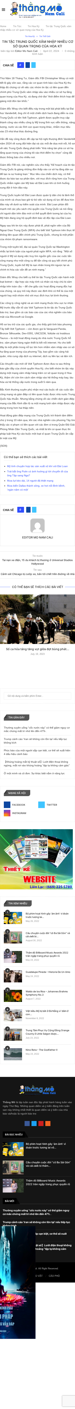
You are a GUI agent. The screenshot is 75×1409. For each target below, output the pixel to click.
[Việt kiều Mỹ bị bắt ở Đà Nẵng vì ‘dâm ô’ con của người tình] (13, 1015)
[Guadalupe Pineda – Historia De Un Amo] (13, 976)
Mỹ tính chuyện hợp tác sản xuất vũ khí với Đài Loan (37, 466)
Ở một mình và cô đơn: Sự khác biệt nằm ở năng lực (34, 773)
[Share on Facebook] (27, 65)
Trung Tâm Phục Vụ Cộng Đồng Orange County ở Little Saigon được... (47, 1032)
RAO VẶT (37, 1276)
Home (3, 26)
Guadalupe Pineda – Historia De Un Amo (48, 971)
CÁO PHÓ (54, 1276)
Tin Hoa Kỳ (34, 26)
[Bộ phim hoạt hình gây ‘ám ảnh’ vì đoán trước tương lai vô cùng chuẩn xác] (13, 918)
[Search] (71, 10)
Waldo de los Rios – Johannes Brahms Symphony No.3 (47, 993)
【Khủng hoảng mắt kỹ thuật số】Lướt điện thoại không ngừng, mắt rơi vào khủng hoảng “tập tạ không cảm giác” (37, 1249)
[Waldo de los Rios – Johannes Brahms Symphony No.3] (13, 996)
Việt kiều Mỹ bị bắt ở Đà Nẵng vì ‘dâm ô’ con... (47, 1013)
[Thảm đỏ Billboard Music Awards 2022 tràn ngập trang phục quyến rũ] (13, 957)
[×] (37, 1346)
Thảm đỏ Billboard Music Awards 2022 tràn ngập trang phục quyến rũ (47, 954)
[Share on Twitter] (33, 65)
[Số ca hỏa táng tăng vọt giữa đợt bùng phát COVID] (37, 619)
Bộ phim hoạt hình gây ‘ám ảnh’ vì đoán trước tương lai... (47, 915)
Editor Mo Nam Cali (26, 51)
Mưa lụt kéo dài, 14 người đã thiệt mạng (30, 480)
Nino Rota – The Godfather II (42, 1049)
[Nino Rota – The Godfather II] (13, 1054)
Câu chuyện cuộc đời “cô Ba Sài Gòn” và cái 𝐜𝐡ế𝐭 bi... (48, 935)
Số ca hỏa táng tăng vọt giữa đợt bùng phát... (37, 649)
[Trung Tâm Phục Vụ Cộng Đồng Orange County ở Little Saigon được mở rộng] (13, 1035)
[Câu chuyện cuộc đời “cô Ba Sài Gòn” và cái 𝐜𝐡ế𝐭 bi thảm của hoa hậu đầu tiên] (13, 937)
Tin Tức (17, 26)
